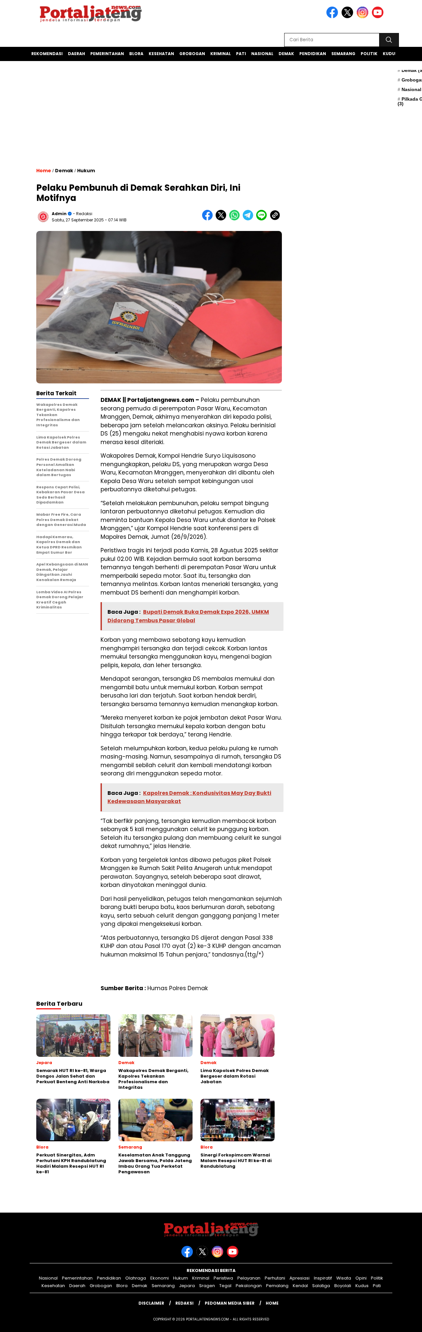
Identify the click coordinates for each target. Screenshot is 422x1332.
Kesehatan (161, 53)
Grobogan (192, 53)
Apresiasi (299, 1278)
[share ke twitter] (222, 218)
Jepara (187, 1286)
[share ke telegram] (249, 218)
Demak (286, 53)
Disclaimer (151, 1303)
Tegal (225, 1286)
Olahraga (135, 1278)
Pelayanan (248, 1278)
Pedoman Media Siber (230, 1303)
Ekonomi (159, 1278)
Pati (241, 53)
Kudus (390, 53)
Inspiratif (323, 1278)
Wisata (343, 1278)
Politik (369, 53)
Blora (136, 53)
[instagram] (364, 16)
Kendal (300, 1286)
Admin (59, 213)
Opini (361, 1278)
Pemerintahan (107, 53)
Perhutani (275, 1278)
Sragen (207, 1286)
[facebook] (333, 16)
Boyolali (342, 1286)
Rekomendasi (47, 53)
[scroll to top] (404, 1321)
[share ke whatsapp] (236, 218)
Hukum (86, 170)
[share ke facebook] (209, 218)
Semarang (343, 53)
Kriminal (220, 53)
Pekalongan (249, 1286)
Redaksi (184, 1303)
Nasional (262, 53)
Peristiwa (223, 1278)
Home (272, 1303)
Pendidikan (312, 53)
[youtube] (379, 16)
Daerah (76, 53)
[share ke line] (263, 218)
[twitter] (348, 16)
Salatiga (321, 1286)
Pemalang (277, 1286)
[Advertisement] (159, 123)
